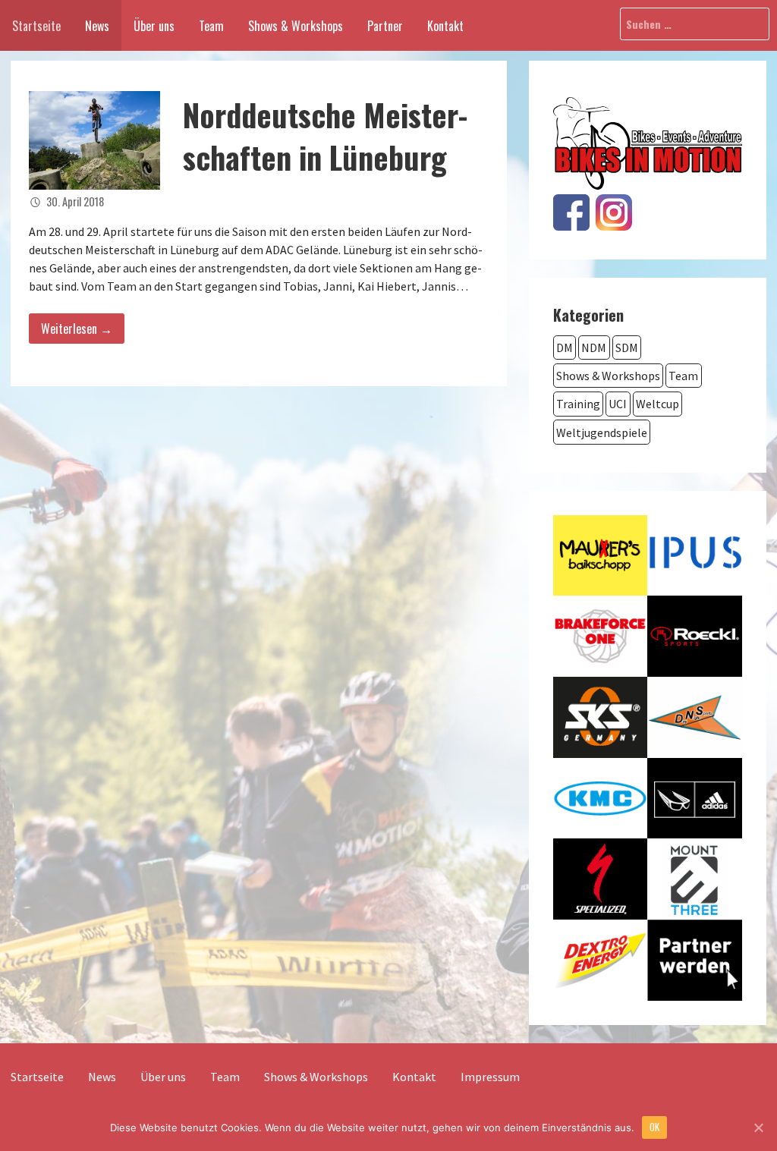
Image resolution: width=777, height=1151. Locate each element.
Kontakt (445, 26)
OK (655, 1126)
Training (578, 403)
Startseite (36, 26)
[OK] (758, 1127)
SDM (626, 347)
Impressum (490, 1076)
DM (564, 347)
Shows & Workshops (295, 26)
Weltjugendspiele (601, 432)
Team (211, 26)
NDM (593, 347)
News (97, 26)
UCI (618, 403)
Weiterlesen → (76, 328)
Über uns (154, 26)
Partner (385, 26)
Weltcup (657, 403)
